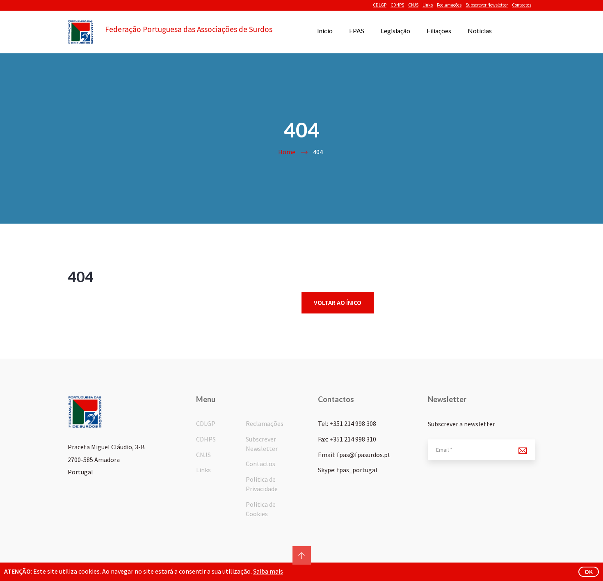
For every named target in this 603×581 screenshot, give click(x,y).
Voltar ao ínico (337, 302)
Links (428, 5)
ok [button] (589, 571)
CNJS (413, 5)
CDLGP (379, 5)
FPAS (356, 30)
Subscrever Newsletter (487, 5)
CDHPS (397, 5)
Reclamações (449, 5)
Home (286, 152)
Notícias (480, 30)
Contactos (521, 5)
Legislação (395, 30)
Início (325, 30)
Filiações (439, 30)
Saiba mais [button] (268, 571)
